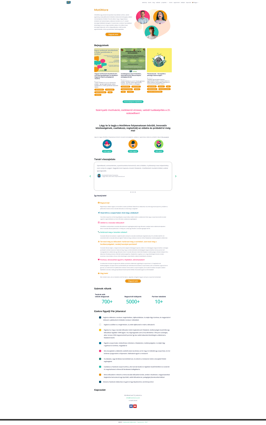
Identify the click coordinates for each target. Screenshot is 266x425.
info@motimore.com (133, 398)
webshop (144, 2)
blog (153, 2)
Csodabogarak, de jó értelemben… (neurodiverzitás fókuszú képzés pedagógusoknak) (131, 75)
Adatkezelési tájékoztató (129, 422)
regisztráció (177, 2)
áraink (149, 2)
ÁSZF (146, 422)
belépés (183, 2)
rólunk (170, 2)
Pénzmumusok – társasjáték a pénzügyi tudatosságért (156, 74)
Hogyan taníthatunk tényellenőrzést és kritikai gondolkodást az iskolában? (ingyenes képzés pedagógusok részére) (106, 76)
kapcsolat (188, 2)
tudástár (158, 2)
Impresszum (140, 422)
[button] (90, 176)
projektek (163, 2)
